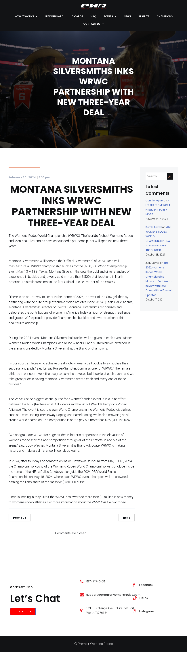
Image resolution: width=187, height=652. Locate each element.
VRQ (93, 16)
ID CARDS (77, 16)
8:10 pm (44, 177)
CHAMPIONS (165, 16)
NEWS (127, 16)
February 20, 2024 (22, 177)
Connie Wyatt (154, 200)
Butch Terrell (154, 227)
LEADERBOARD (54, 16)
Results (143, 16)
